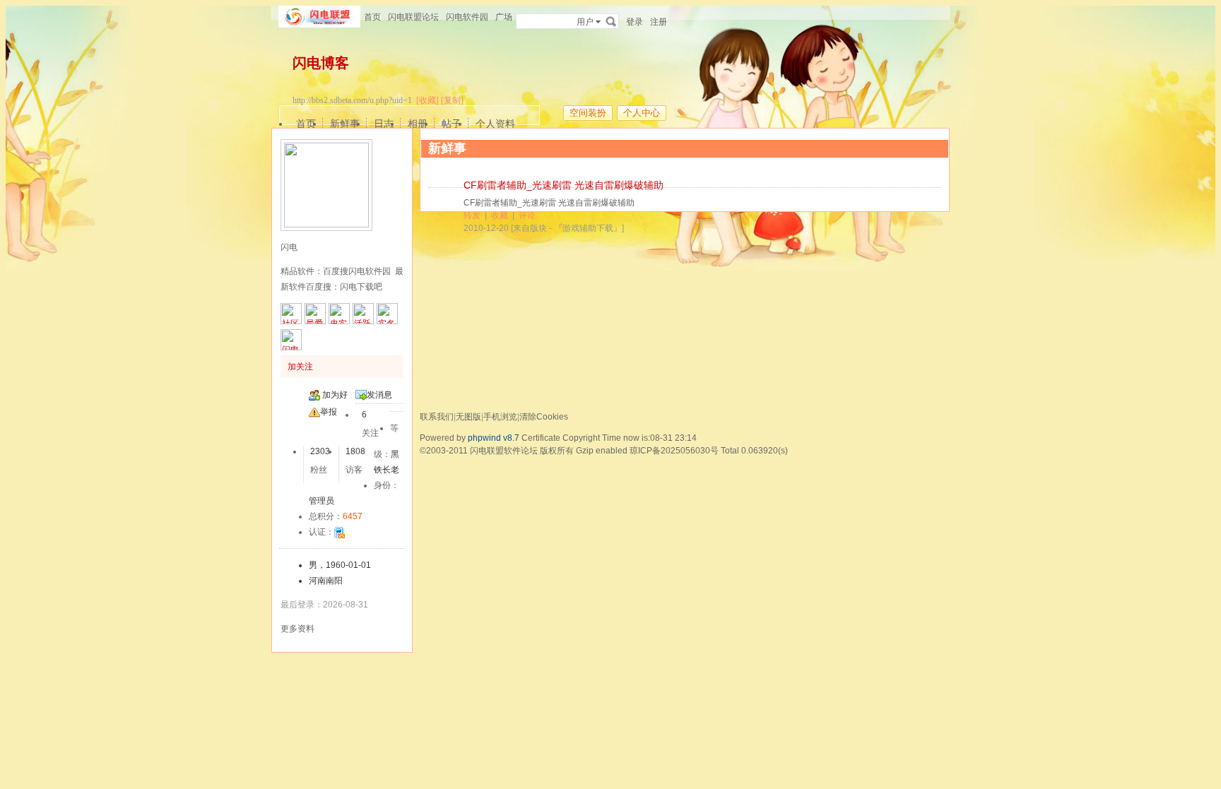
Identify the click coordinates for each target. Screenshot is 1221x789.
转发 (472, 215)
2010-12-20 (486, 228)
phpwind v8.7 (493, 438)
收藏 (499, 215)
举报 (328, 412)
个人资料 (495, 123)
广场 (503, 17)
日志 (384, 123)
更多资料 (297, 629)
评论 (527, 215)
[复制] (452, 100)
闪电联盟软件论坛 (504, 451)
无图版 (468, 417)
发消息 (379, 395)
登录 (634, 22)
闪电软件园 (467, 17)
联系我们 (437, 417)
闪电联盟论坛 (413, 17)
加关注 (300, 367)
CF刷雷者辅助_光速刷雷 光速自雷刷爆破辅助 (563, 185)
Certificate (540, 438)
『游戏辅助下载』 (588, 228)
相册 (417, 123)
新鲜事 (345, 123)
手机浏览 (500, 417)
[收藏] (427, 100)
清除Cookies (543, 417)
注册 (658, 22)
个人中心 (641, 112)
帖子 (451, 123)
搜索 (611, 21)
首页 (372, 17)
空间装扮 (588, 112)
